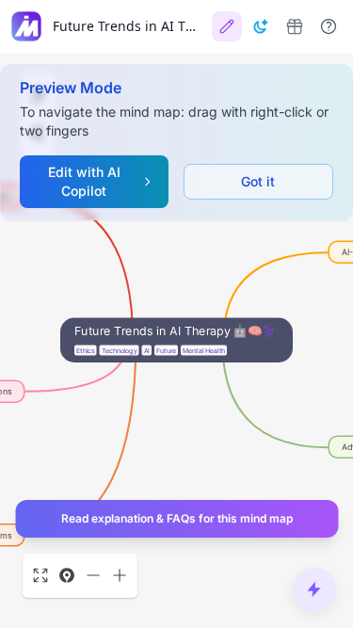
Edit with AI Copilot (84, 181)
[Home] (26, 26)
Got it (258, 181)
